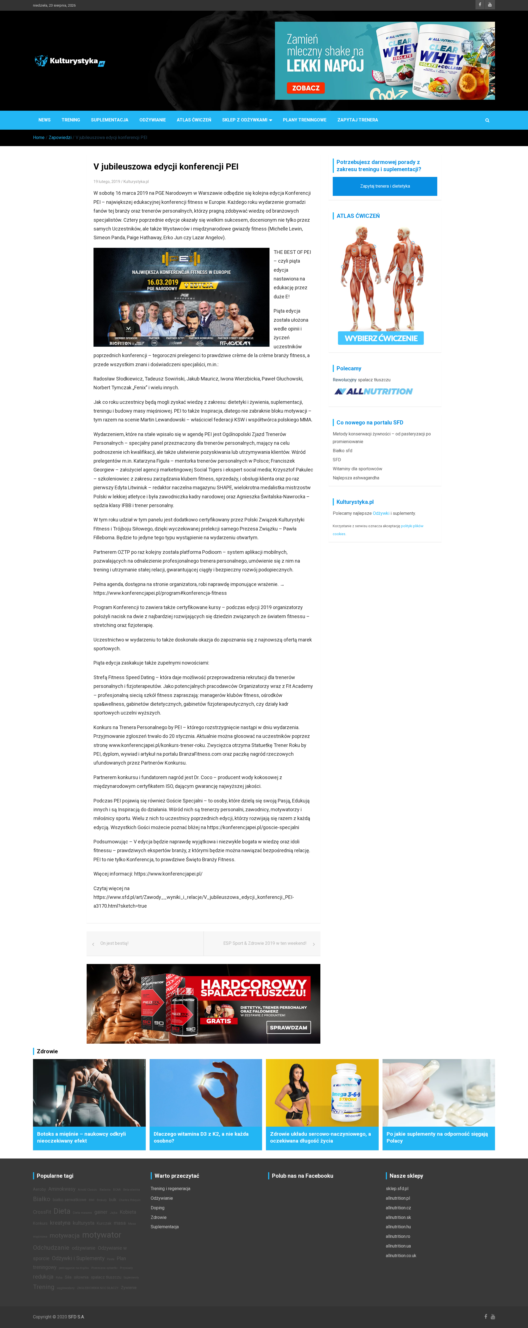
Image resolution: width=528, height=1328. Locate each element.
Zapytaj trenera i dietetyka (385, 186)
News (44, 120)
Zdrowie (159, 1217)
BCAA (117, 1189)
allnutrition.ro (398, 1236)
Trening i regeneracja (170, 1188)
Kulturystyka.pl (136, 181)
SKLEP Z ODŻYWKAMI (244, 120)
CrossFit (42, 1212)
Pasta (110, 1259)
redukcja (43, 1276)
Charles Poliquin (130, 1200)
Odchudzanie (51, 1247)
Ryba (59, 1277)
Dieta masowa (82, 1213)
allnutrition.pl (398, 1198)
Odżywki (381, 513)
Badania (105, 1189)
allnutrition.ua (398, 1246)
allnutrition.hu (398, 1226)
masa (120, 1223)
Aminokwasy (61, 1189)
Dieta (62, 1211)
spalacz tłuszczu (374, 379)
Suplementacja (109, 120)
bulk (112, 1200)
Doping (157, 1207)
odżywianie (83, 1248)
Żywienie (129, 1287)
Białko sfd (342, 450)
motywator (101, 1235)
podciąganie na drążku (74, 1268)
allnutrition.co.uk (401, 1255)
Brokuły (102, 1200)
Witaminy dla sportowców (357, 468)
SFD (337, 459)
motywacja (65, 1235)
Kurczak (104, 1223)
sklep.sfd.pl (397, 1188)
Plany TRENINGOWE (304, 120)
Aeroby (39, 1189)
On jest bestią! (114, 943)
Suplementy (131, 1277)
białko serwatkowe (69, 1200)
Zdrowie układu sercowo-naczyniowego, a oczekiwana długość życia (320, 1137)
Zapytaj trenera (357, 120)
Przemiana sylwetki (104, 1268)
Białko (41, 1198)
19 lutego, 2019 (107, 181)
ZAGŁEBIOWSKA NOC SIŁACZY (98, 1288)
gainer (101, 1212)
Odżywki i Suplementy (78, 1258)
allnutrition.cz (398, 1207)
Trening (71, 120)
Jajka (113, 1213)
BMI (91, 1200)
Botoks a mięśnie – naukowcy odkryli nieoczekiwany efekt (81, 1137)
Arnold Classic (87, 1189)
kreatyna (60, 1222)
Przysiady (126, 1268)
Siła (68, 1277)
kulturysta (83, 1223)
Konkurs (40, 1223)
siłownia (81, 1277)
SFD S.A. (76, 1316)
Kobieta (128, 1212)
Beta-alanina (131, 1189)
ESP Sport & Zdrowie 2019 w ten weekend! (265, 943)
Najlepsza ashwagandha (356, 477)
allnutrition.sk (398, 1217)
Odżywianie (152, 120)
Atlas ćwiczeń (194, 120)
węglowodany (66, 1288)
